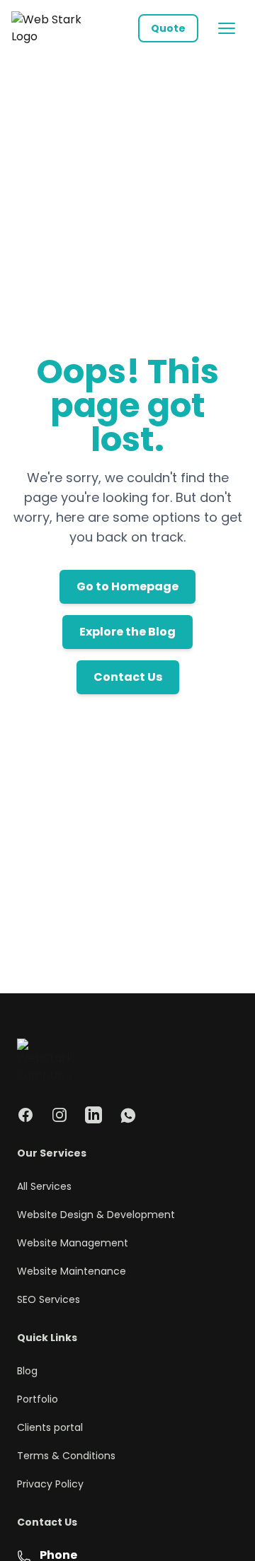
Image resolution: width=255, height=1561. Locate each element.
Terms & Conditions (66, 1456)
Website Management (72, 1243)
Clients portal (50, 1427)
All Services (44, 1186)
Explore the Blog (127, 632)
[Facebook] (25, 1114)
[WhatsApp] (127, 1114)
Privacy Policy (50, 1484)
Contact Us (128, 677)
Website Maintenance (71, 1271)
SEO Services (48, 1299)
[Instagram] (59, 1114)
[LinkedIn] (93, 1114)
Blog (27, 1371)
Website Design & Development (96, 1215)
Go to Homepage (127, 586)
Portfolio (37, 1399)
